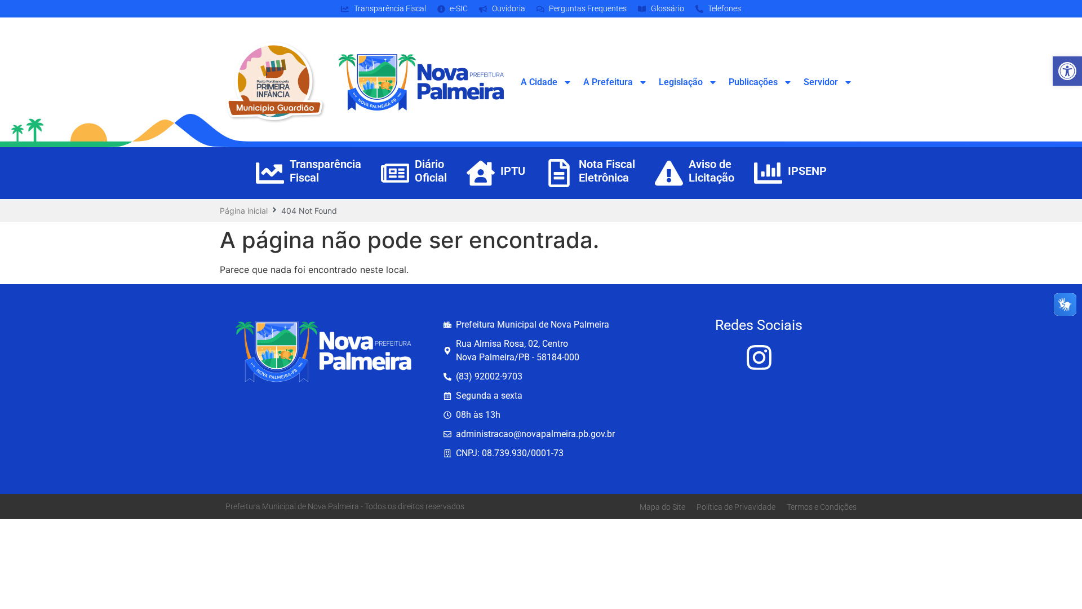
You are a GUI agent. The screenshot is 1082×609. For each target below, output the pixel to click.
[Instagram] (759, 357)
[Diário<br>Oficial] (395, 173)
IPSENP (807, 171)
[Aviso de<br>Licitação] (669, 173)
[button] (1067, 71)
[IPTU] (481, 173)
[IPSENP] (768, 173)
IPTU (512, 171)
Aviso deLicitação (711, 170)
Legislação (681, 82)
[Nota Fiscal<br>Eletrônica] (559, 173)
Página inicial (244, 210)
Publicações (753, 82)
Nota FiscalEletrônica (607, 170)
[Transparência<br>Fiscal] (270, 173)
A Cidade (539, 82)
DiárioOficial (431, 170)
